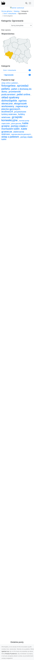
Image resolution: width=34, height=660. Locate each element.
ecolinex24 (7, 111)
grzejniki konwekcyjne (11, 118)
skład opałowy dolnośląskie (10, 99)
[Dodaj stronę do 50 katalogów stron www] (17, 8)
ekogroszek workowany (14, 105)
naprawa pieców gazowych (21, 134)
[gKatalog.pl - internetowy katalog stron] (3, 3)
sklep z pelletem (10, 136)
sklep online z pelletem (9, 83)
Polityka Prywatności (11, 653)
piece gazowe (16, 123)
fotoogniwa (8, 85)
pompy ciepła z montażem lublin (14, 127)
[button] (26, 3)
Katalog (16, 11)
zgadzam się (5, 651)
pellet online (24, 94)
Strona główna (6, 11)
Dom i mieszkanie (9, 13)
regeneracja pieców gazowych (14, 107)
